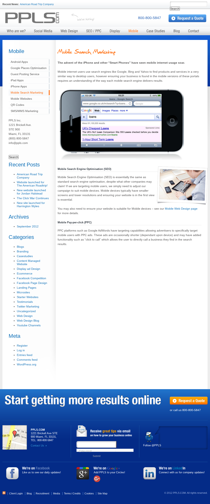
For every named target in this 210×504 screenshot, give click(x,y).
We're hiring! (82, 18)
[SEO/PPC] (94, 32)
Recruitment (42, 493)
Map (14, 437)
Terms (67, 493)
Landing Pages (26, 287)
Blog (29, 493)
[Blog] (176, 32)
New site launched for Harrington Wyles (31, 204)
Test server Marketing (35, 18)
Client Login (16, 493)
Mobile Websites (21, 98)
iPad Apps (17, 80)
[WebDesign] (69, 32)
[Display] (115, 32)
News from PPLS (106, 431)
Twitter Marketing (28, 306)
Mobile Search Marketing (27, 92)
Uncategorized (26, 311)
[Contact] (193, 32)
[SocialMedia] (43, 32)
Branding (23, 251)
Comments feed (27, 359)
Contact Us (37, 445)
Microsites (23, 292)
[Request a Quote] (187, 18)
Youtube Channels (29, 325)
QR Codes (17, 104)
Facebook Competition (31, 278)
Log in (21, 350)
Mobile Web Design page (181, 208)
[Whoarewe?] (16, 32)
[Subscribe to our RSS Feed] (4, 493)
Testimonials (25, 301)
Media (56, 493)
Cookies (89, 493)
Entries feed (24, 355)
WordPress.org (26, 364)
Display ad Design (28, 268)
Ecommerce (24, 273)
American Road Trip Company (37, 4)
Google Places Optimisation (29, 68)
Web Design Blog (28, 320)
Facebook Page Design (32, 283)
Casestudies (25, 256)
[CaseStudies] (156, 32)
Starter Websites (27, 297)
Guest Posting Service (25, 74)
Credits (77, 493)
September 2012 (28, 226)
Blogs (20, 246)
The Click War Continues (33, 198)
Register (22, 345)
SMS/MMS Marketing (24, 111)
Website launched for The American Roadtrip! (32, 184)
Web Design (25, 316)
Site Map (102, 493)
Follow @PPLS (152, 445)
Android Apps (19, 61)
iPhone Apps (19, 86)
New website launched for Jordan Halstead (31, 192)
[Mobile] (133, 32)
